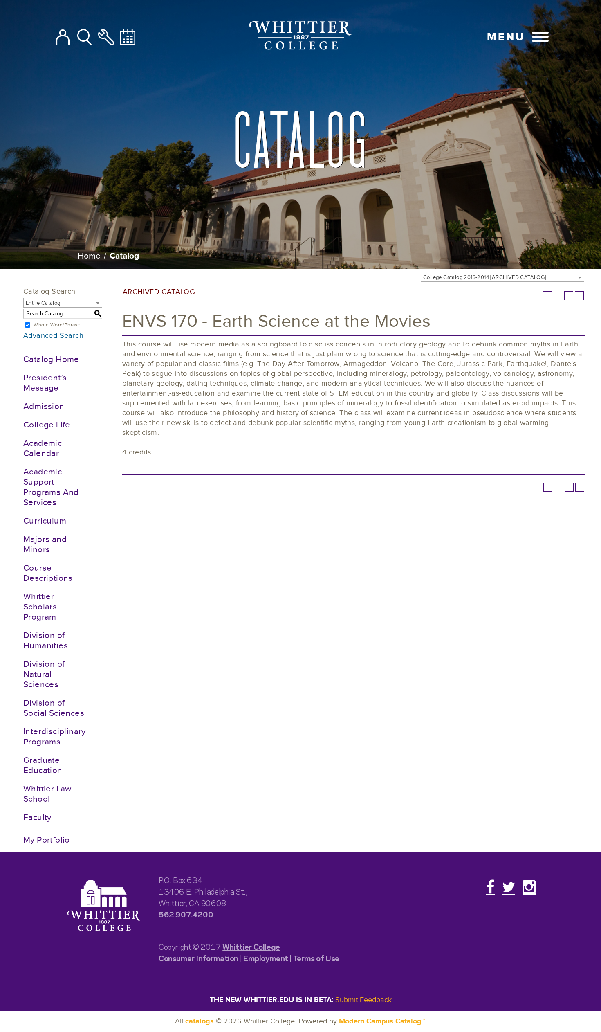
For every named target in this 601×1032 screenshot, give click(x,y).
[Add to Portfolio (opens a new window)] (547, 295)
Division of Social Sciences (53, 708)
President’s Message (45, 383)
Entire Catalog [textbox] (43, 303)
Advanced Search (53, 335)
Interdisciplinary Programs (54, 736)
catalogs (199, 1021)
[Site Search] (84, 38)
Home (89, 256)
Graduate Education (43, 765)
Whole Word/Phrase (57, 325)
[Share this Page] (558, 295)
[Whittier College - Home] (103, 906)
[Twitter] (508, 887)
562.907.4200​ (186, 914)
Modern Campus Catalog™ (382, 1021)
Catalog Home (51, 359)
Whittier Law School (47, 794)
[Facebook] (490, 886)
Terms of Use (316, 957)
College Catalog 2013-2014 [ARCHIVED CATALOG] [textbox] (484, 277)
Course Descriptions (48, 573)
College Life (46, 425)
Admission (44, 406)
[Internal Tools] (106, 38)
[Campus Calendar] (128, 38)
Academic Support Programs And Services (51, 487)
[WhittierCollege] (300, 37)
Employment (265, 957)
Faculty (37, 817)
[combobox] (502, 277)
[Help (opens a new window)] (579, 295)
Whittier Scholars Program (40, 606)
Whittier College (251, 946)
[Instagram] (529, 886)
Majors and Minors (45, 544)
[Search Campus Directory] (63, 38)
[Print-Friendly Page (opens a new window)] (568, 295)
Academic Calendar (42, 448)
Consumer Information (198, 957)
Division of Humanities (45, 640)
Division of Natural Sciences (44, 674)
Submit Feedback (363, 1000)
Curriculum (44, 521)
